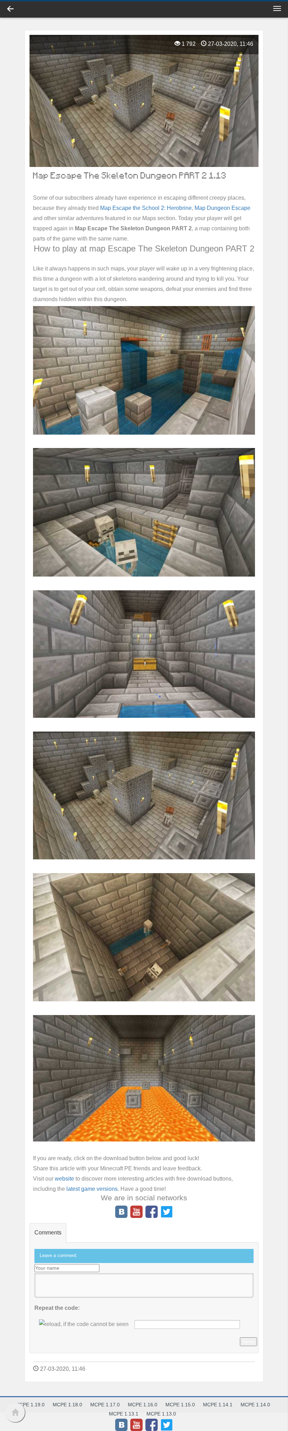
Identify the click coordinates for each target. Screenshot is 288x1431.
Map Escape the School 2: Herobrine (146, 208)
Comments (47, 1233)
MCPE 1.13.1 (123, 1414)
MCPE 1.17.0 (105, 1404)
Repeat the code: (57, 1308)
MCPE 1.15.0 (180, 1404)
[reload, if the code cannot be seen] (83, 1324)
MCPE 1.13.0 (161, 1414)
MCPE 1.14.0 (255, 1404)
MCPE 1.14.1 (218, 1404)
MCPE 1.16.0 (142, 1404)
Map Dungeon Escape (222, 208)
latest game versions (92, 1189)
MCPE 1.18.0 (67, 1404)
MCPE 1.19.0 (30, 1404)
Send (248, 1341)
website (64, 1179)
